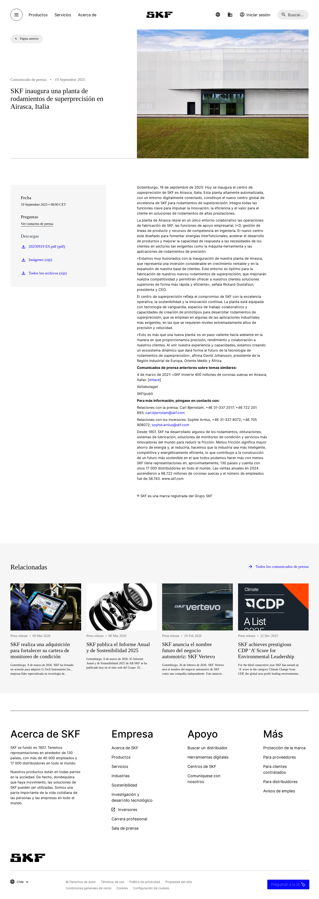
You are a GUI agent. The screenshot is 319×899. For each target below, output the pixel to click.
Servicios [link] (62, 15)
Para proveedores (279, 757)
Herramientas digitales (208, 757)
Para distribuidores (280, 781)
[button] (217, 15)
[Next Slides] (297, 643)
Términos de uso (112, 882)
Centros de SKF (201, 766)
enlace (154, 380)
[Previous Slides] (22, 643)
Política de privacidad (144, 882)
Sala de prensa (125, 828)
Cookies (122, 888)
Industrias (121, 776)
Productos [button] (38, 15)
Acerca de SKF (125, 748)
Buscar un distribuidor (207, 748)
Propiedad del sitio (178, 882)
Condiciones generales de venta (88, 888)
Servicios (120, 766)
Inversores (127, 809)
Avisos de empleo (279, 791)
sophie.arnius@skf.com (170, 425)
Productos (121, 757)
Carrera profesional (129, 819)
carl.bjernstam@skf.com (164, 412)
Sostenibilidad (124, 785)
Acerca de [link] (87, 15)
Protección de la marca (284, 748)
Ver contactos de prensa (37, 224)
